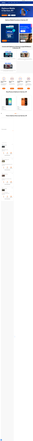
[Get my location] (13, 130)
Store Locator (27, 0)
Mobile (12, 2)
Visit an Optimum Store (20, 88)
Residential (3, 0)
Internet (9, 2)
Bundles (14, 2)
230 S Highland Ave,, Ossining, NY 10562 (5, 193)
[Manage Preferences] (1, 440)
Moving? (30, 0)
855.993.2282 (23, 0)
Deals (17, 2)
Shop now (4, 88)
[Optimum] (4, 2)
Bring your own (12, 88)
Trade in (28, 88)
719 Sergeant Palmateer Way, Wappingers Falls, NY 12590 (7, 164)
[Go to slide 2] (16, 113)
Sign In (29, 2)
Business (6, 0)
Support (25, 2)
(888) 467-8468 (3, 165)
